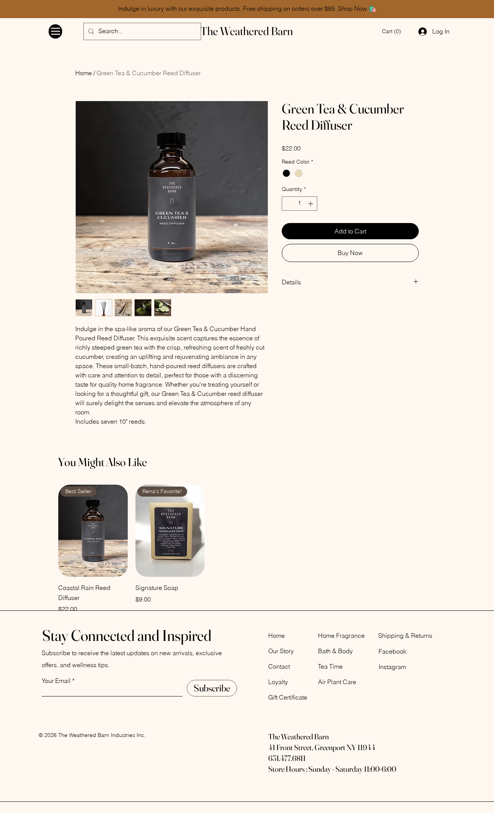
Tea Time (330, 666)
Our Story (281, 651)
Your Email (56, 681)
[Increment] (311, 203)
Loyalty (278, 682)
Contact (279, 666)
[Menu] (55, 31)
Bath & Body (335, 651)
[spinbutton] (299, 203)
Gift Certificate (287, 697)
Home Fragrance (341, 635)
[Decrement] (288, 203)
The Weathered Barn (246, 31)
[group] (247, 549)
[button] (391, 31)
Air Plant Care (337, 682)
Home (83, 73)
